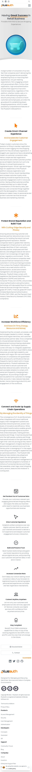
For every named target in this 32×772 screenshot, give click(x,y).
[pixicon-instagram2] (18, 661)
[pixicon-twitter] (14, 661)
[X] (2, 1)
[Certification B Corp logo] (3, 688)
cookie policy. (12, 768)
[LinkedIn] (5, 1)
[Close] (28, 767)
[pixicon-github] (22, 661)
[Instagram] (8, 1)
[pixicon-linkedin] (10, 661)
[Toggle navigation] (29, 5)
